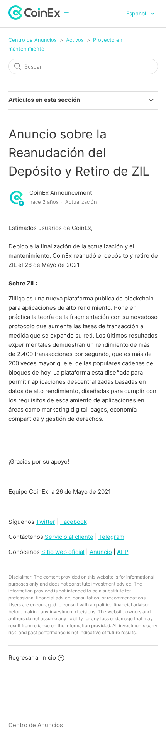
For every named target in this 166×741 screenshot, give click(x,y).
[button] (66, 13)
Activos (75, 40)
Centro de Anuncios (32, 40)
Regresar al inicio (32, 657)
